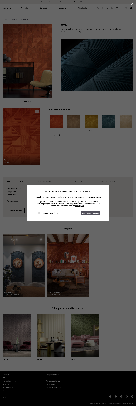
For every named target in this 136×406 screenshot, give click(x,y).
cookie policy (80, 206)
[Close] (132, 4)
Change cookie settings (48, 213)
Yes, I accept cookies (90, 213)
